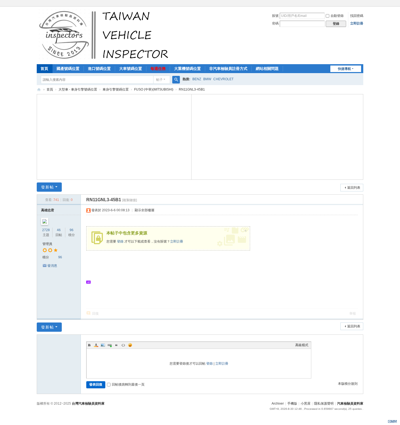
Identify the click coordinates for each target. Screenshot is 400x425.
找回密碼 (356, 16)
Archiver (278, 403)
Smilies (130, 345)
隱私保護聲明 (324, 403)
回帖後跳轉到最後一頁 (128, 384)
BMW (207, 79)
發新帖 (47, 187)
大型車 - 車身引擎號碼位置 (78, 89)
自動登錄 (337, 16)
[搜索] (176, 79)
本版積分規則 (348, 384)
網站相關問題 (267, 68)
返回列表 (353, 188)
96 (71, 230)
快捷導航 (344, 69)
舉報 (352, 313)
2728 (46, 230)
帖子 (159, 80)
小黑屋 (305, 403)
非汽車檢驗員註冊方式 (228, 68)
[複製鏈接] (129, 200)
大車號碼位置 (130, 68)
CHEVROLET (223, 79)
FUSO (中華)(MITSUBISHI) (153, 89)
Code (123, 345)
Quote (116, 345)
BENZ (196, 79)
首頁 (44, 68)
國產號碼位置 (68, 68)
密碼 (275, 23)
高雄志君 (47, 210)
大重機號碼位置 (187, 68)
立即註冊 (356, 23)
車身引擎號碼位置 (116, 89)
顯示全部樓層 (144, 210)
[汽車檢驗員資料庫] (105, 35)
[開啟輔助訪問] (362, 3)
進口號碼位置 (99, 68)
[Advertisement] (114, 136)
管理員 (47, 244)
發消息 (52, 266)
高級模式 (301, 345)
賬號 (275, 16)
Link (109, 345)
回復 (95, 313)
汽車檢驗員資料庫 (39, 90)
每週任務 (158, 68)
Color (96, 345)
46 (59, 230)
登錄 (120, 241)
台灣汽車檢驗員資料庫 (88, 403)
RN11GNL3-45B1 (192, 89)
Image (103, 345)
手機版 (292, 403)
